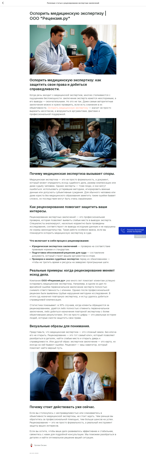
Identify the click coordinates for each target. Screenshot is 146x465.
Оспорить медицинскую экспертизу (68, 107)
